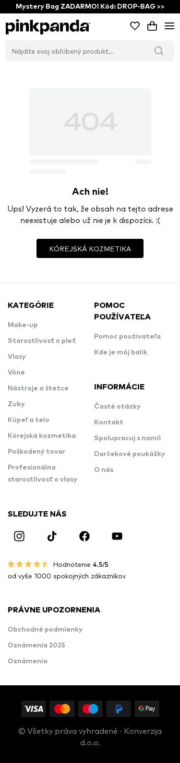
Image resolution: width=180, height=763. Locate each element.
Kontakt (108, 422)
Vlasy (17, 356)
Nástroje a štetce (38, 388)
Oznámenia (28, 661)
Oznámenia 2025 (36, 645)
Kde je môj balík (120, 352)
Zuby (16, 404)
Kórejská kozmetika (42, 436)
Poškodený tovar (36, 451)
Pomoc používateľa (127, 336)
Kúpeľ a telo (28, 420)
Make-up (23, 325)
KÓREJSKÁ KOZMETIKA (90, 248)
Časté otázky (117, 406)
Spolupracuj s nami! (127, 438)
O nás (103, 470)
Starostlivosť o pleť (42, 341)
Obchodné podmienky (45, 629)
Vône (16, 372)
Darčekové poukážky (129, 454)
